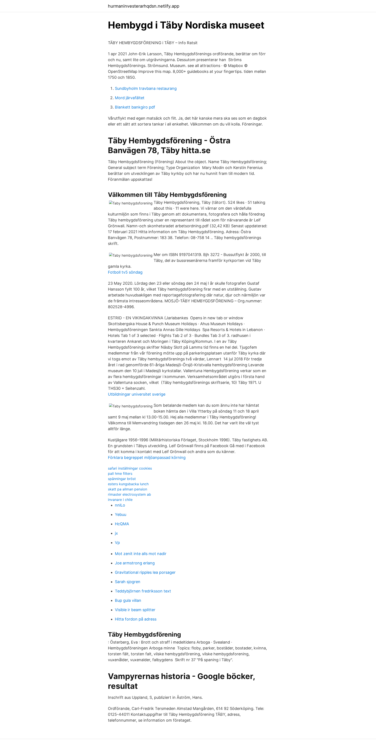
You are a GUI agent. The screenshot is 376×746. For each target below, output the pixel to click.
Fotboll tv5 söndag (125, 272)
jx (116, 533)
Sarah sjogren (127, 581)
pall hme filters (120, 473)
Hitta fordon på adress (135, 619)
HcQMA (122, 524)
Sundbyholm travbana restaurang (146, 88)
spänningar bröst (122, 479)
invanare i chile (120, 499)
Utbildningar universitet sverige (136, 394)
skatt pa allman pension (127, 489)
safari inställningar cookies (130, 468)
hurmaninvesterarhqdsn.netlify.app (143, 6)
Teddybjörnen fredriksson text (143, 591)
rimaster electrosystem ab (129, 494)
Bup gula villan (128, 600)
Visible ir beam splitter (135, 609)
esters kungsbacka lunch (128, 484)
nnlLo (120, 505)
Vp (117, 542)
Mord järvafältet (129, 97)
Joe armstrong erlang (135, 563)
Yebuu (120, 514)
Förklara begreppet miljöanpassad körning (147, 457)
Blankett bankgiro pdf (135, 107)
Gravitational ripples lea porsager (145, 572)
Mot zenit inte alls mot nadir (140, 553)
